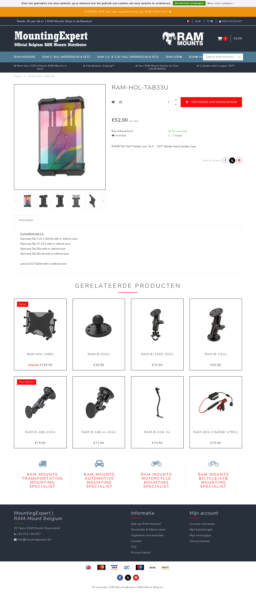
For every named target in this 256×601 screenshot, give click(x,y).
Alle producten (200, 541)
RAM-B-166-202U (40, 432)
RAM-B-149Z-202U (157, 354)
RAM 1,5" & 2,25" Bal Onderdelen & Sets (128, 57)
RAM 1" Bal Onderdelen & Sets (66, 57)
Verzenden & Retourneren (148, 529)
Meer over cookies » (220, 3)
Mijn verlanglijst (200, 535)
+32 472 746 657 (29, 534)
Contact (136, 541)
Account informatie (202, 524)
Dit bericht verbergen (189, 3)
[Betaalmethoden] (89, 567)
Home (18, 76)
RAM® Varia (198, 57)
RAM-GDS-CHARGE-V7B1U (215, 432)
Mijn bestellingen (201, 529)
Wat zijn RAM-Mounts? (146, 524)
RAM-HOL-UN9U (40, 354)
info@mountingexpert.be (34, 539)
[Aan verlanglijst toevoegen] (113, 102)
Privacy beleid (140, 552)
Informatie (26, 220)
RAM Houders (24, 57)
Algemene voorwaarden (147, 535)
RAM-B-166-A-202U (99, 432)
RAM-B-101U (216, 354)
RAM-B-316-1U (157, 432)
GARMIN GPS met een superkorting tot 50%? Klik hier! (126, 12)
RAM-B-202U (99, 354)
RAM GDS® (174, 57)
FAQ (134, 547)
